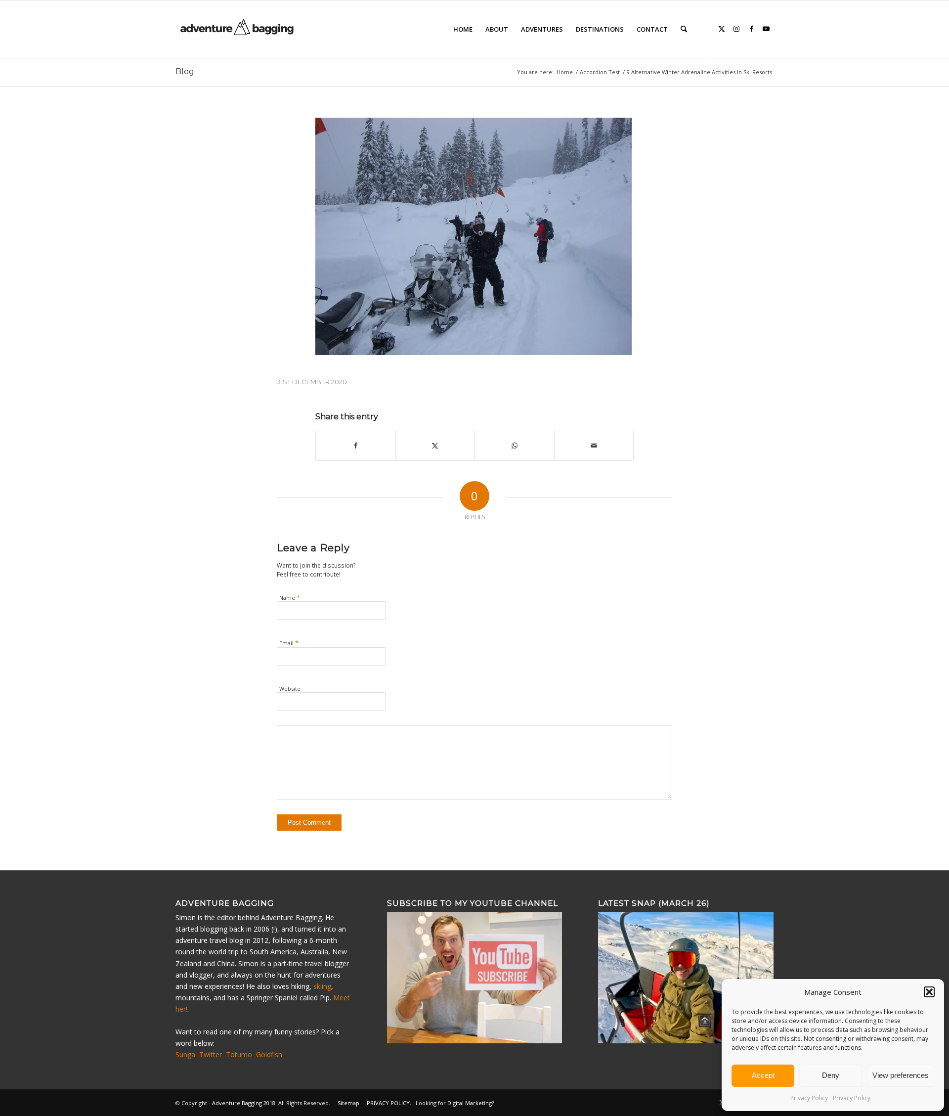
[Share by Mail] (594, 445)
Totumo (239, 1054)
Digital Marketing (469, 1103)
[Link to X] (721, 28)
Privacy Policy (809, 1098)
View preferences (900, 1075)
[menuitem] (463, 29)
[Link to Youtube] (766, 28)
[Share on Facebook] (355, 445)
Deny (830, 1075)
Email (289, 642)
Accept (763, 1075)
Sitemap (348, 1103)
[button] (929, 992)
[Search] (683, 29)
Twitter (210, 1054)
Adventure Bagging (237, 1103)
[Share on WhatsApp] (514, 445)
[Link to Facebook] (751, 28)
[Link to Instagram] (736, 28)
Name (289, 597)
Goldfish (269, 1054)
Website (290, 688)
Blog (184, 71)
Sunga (185, 1054)
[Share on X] (435, 445)
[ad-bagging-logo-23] (238, 29)
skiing (322, 986)
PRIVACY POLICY (388, 1103)
